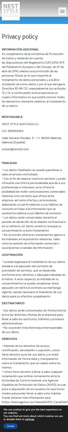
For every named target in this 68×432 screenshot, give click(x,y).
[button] (62, 11)
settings (29, 419)
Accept (10, 426)
